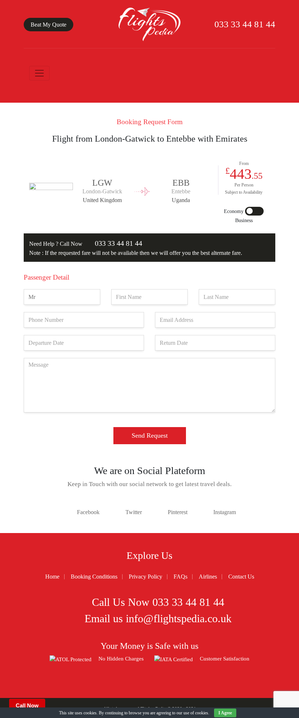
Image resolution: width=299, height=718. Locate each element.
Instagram (224, 512)
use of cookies (195, 712)
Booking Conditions (94, 576)
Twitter (133, 512)
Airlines (208, 576)
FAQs (180, 576)
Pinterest (177, 512)
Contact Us (241, 576)
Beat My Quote (48, 24)
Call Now (27, 705)
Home (52, 576)
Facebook (88, 512)
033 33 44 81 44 (243, 24)
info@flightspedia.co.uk (179, 618)
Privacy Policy (145, 576)
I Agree (225, 712)
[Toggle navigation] (39, 73)
